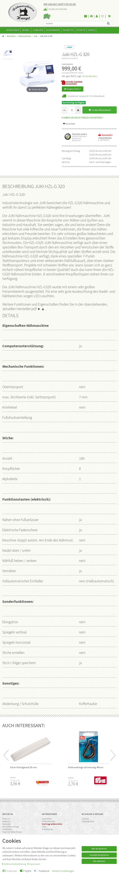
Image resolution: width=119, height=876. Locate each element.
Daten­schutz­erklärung (15, 863)
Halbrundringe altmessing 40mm (85, 767)
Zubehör (38, 30)
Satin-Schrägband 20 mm (23, 767)
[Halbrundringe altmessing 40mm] (88, 746)
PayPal (28, 870)
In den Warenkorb (101, 110)
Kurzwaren (53, 30)
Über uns (6, 818)
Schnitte (68, 30)
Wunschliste (70, 124)
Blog (47, 16)
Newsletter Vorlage (10, 826)
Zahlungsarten (88, 821)
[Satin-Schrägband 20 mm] (30, 746)
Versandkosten (89, 76)
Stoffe (81, 30)
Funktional (44, 870)
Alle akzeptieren (99, 848)
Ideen (91, 30)
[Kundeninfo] (91, 16)
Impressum (47, 818)
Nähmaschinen (24, 36)
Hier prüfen (104, 140)
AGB (44, 826)
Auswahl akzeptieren (99, 855)
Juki (35, 36)
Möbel (26, 30)
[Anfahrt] (85, 16)
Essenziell (12, 870)
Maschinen (13, 30)
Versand (85, 818)
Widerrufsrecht (48, 821)
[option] (7, 53)
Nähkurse (6, 821)
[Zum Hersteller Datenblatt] (72, 82)
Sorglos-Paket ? (73, 89)
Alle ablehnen (99, 861)
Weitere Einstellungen (63, 870)
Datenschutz (47, 829)
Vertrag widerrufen (52, 824)
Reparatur (6, 824)
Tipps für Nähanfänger (12, 831)
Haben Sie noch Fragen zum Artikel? (83, 117)
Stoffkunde (7, 829)
